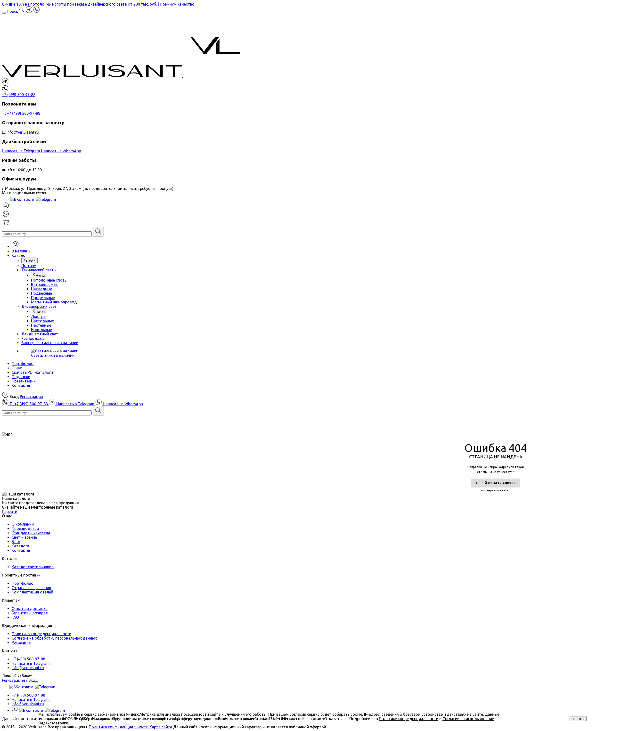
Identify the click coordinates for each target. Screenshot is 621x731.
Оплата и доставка (30, 608)
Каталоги (20, 546)
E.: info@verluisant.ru (20, 132)
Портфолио (22, 363)
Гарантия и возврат (30, 613)
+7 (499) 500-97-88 (28, 659)
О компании (23, 524)
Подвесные (41, 293)
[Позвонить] (36, 11)
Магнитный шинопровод (54, 302)
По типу (28, 265)
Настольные (42, 321)
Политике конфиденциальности (408, 718)
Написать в (21, 151)
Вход (33, 680)
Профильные (43, 297)
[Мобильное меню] (4, 13)
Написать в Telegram (31, 663)
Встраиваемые (44, 284)
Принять (578, 719)
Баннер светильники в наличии (49, 343)
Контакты (21, 385)
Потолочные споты (49, 280)
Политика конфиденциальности (41, 634)
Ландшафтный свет (39, 334)
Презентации (24, 381)
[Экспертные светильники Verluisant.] (124, 75)
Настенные (41, 325)
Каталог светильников (33, 567)
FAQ (15, 617)
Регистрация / (14, 680)
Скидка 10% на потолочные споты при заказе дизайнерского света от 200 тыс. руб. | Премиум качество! (99, 4)
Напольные (41, 329)
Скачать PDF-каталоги (32, 372)
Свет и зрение (24, 537)
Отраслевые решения (31, 587)
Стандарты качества (31, 533)
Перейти (9, 511)
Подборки (21, 376)
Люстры (38, 316)
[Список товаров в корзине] (310, 223)
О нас (17, 368)
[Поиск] (98, 231)
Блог (16, 541)
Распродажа (32, 338)
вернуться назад (498, 490)
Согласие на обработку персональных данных (54, 638)
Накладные (41, 289)
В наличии (21, 251)
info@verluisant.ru (28, 668)
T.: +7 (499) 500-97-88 (21, 113)
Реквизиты (21, 642)
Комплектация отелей (32, 592)
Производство (25, 528)
